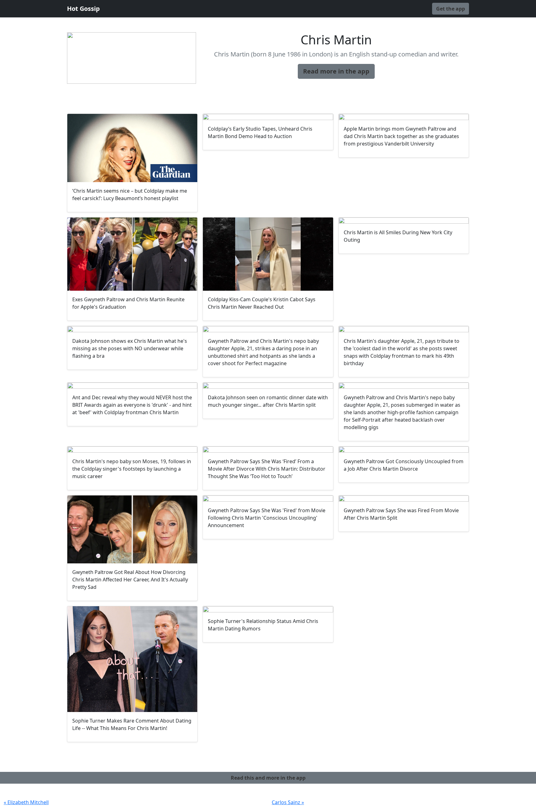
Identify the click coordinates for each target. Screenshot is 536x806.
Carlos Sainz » (288, 802)
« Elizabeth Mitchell (26, 802)
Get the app (450, 8)
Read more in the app (336, 71)
